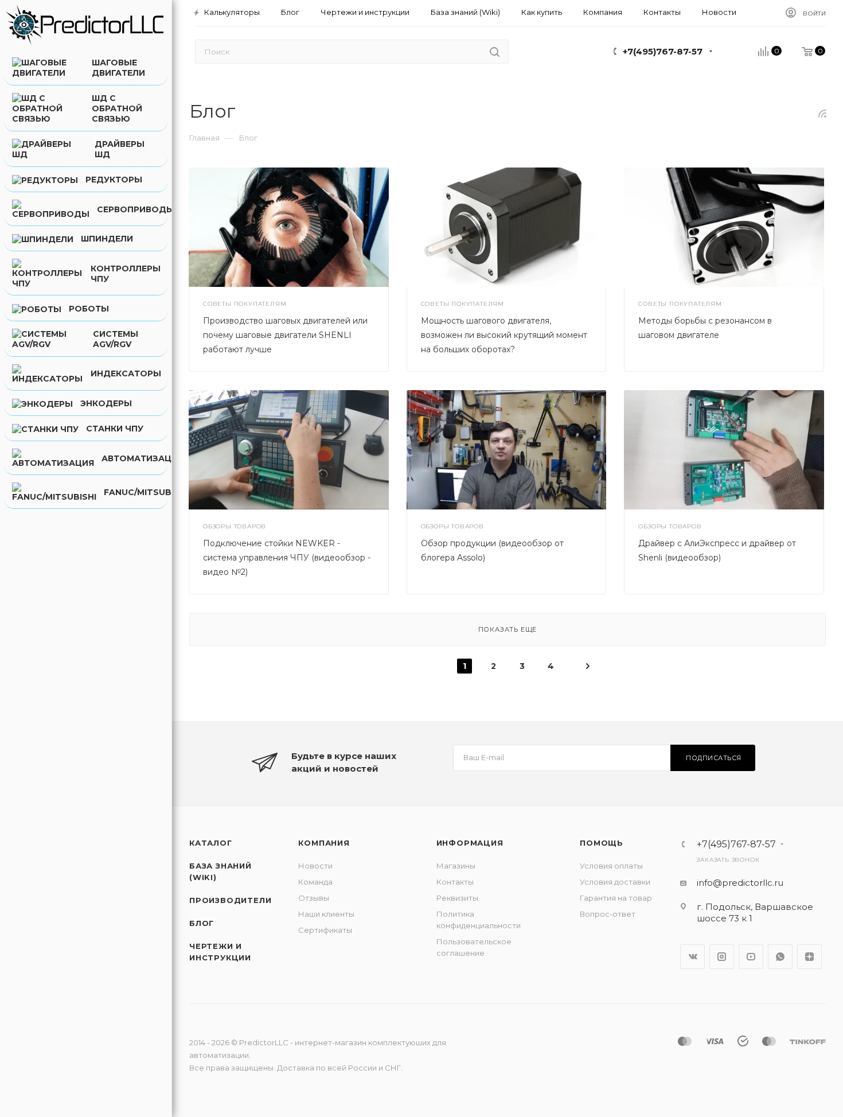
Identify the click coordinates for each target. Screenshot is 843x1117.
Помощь (601, 842)
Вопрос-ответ (607, 913)
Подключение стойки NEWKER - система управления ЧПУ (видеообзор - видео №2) (286, 557)
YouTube (751, 956)
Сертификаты (325, 930)
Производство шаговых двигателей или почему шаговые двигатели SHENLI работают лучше (285, 335)
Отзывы (313, 897)
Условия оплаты (611, 865)
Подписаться (713, 758)
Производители (230, 900)
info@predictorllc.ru (740, 882)
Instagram (721, 956)
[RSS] (822, 113)
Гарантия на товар (616, 897)
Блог (201, 923)
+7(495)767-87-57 (662, 51)
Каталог (210, 842)
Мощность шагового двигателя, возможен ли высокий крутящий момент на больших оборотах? (504, 335)
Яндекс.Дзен (809, 956)
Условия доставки (615, 881)
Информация (470, 842)
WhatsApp (780, 956)
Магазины (455, 865)
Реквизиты (457, 897)
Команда (315, 881)
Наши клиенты (326, 913)
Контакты (455, 881)
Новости (315, 865)
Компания (323, 842)
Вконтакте (692, 956)
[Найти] (495, 52)
